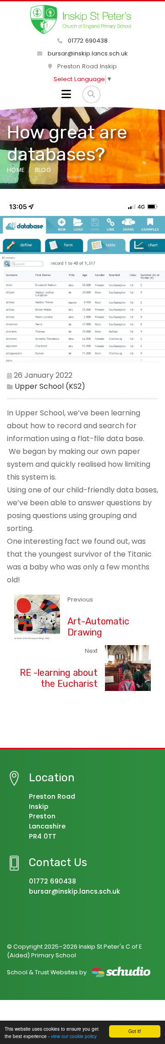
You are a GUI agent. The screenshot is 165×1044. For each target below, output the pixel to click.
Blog (43, 170)
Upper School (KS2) (50, 386)
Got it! (134, 1030)
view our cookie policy (74, 1036)
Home (15, 170)
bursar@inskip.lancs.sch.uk (87, 53)
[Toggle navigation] (66, 94)
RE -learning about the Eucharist (59, 678)
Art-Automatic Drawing (98, 627)
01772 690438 (87, 40)
